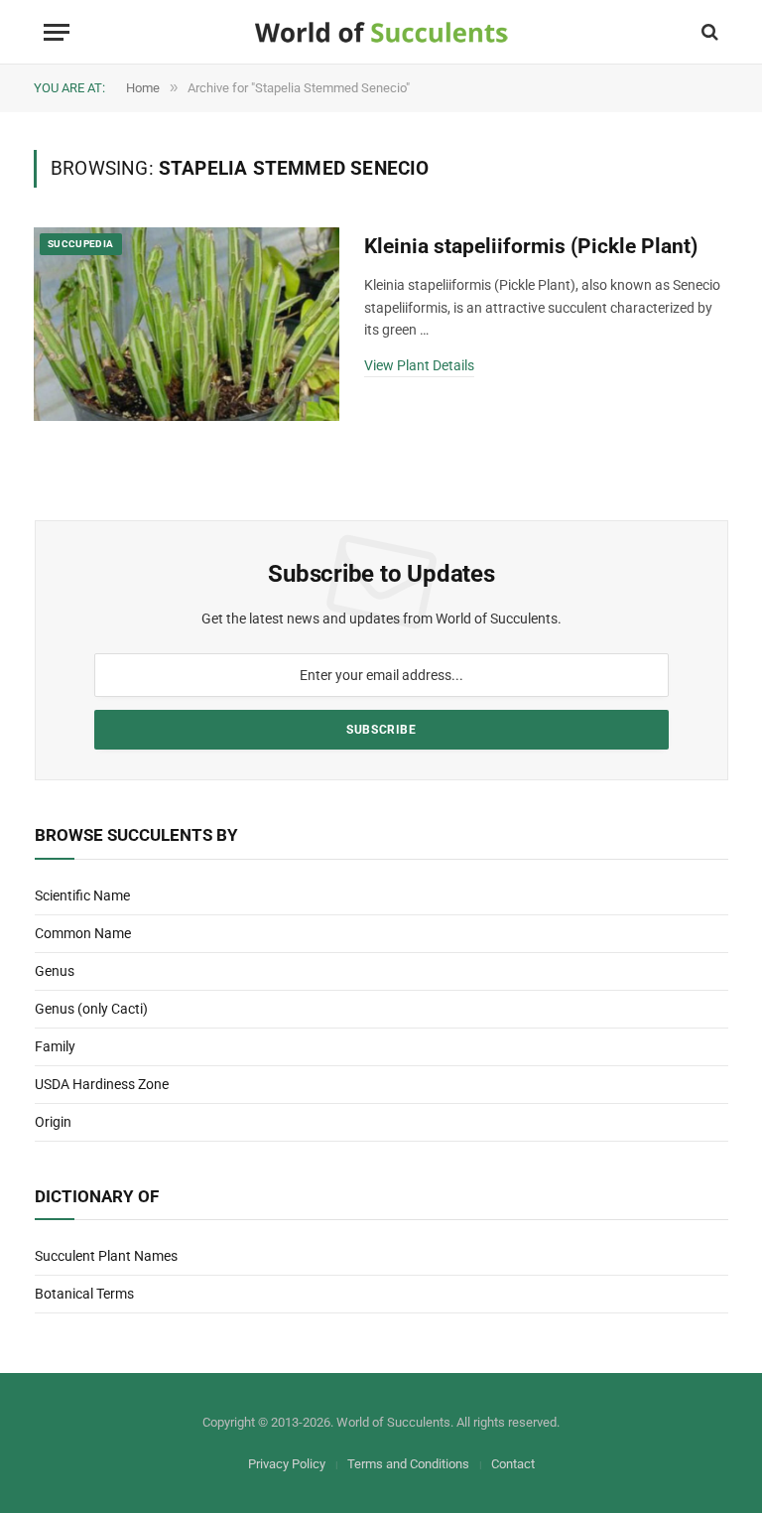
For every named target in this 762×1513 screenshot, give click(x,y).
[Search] (708, 32)
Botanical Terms (84, 1294)
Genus (54, 971)
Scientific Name (82, 895)
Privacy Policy (286, 1463)
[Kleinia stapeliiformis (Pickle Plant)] (186, 324)
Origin (53, 1122)
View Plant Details (419, 365)
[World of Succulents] (381, 32)
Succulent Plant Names (106, 1256)
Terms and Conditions (408, 1463)
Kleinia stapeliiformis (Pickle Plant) (531, 246)
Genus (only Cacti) (91, 1009)
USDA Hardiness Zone (102, 1084)
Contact (513, 1463)
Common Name (83, 933)
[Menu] (56, 32)
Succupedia (81, 243)
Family (55, 1046)
